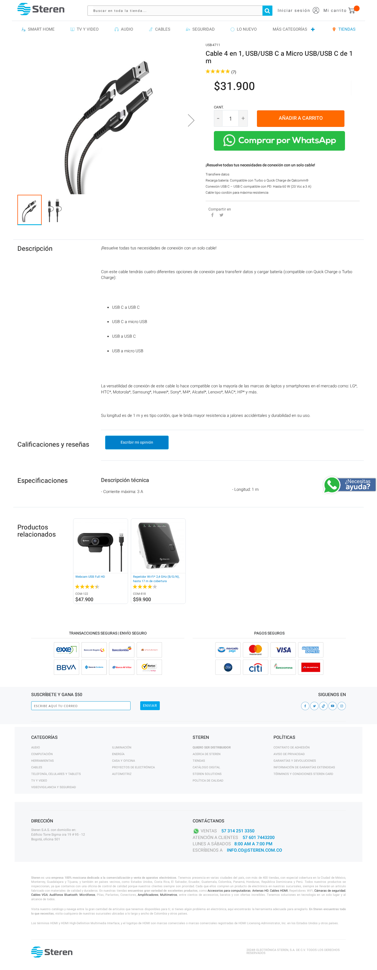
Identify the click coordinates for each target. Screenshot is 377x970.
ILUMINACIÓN (121, 747)
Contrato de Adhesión (292, 747)
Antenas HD (260, 890)
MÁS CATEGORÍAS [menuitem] (290, 29)
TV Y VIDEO (39, 780)
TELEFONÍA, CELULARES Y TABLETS (56, 774)
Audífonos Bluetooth (63, 894)
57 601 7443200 (259, 837)
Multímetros (168, 894)
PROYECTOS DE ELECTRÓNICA (133, 767)
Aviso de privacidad (289, 754)
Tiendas (199, 760)
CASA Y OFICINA (123, 760)
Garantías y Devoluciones (295, 760)
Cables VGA (39, 894)
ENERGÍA (118, 754)
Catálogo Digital (206, 767)
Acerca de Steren (207, 754)
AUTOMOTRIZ (122, 774)
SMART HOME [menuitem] (40, 29)
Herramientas (42, 760)
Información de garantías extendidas (304, 767)
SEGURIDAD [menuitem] (202, 29)
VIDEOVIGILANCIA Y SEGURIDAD (53, 787)
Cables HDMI (279, 890)
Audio (35, 747)
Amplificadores (148, 894)
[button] (191, 120)
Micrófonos (87, 894)
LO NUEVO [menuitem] (246, 29)
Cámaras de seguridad (329, 890)
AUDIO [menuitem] (126, 29)
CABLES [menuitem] (161, 29)
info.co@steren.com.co (254, 850)
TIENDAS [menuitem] (345, 29)
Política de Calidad (208, 780)
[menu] (188, 29)
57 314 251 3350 (237, 831)
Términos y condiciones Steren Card (303, 774)
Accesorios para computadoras (229, 890)
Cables (36, 767)
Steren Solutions (207, 774)
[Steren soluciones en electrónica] (40, 9)
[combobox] (182, 10)
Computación (42, 754)
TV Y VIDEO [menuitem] (87, 29)
